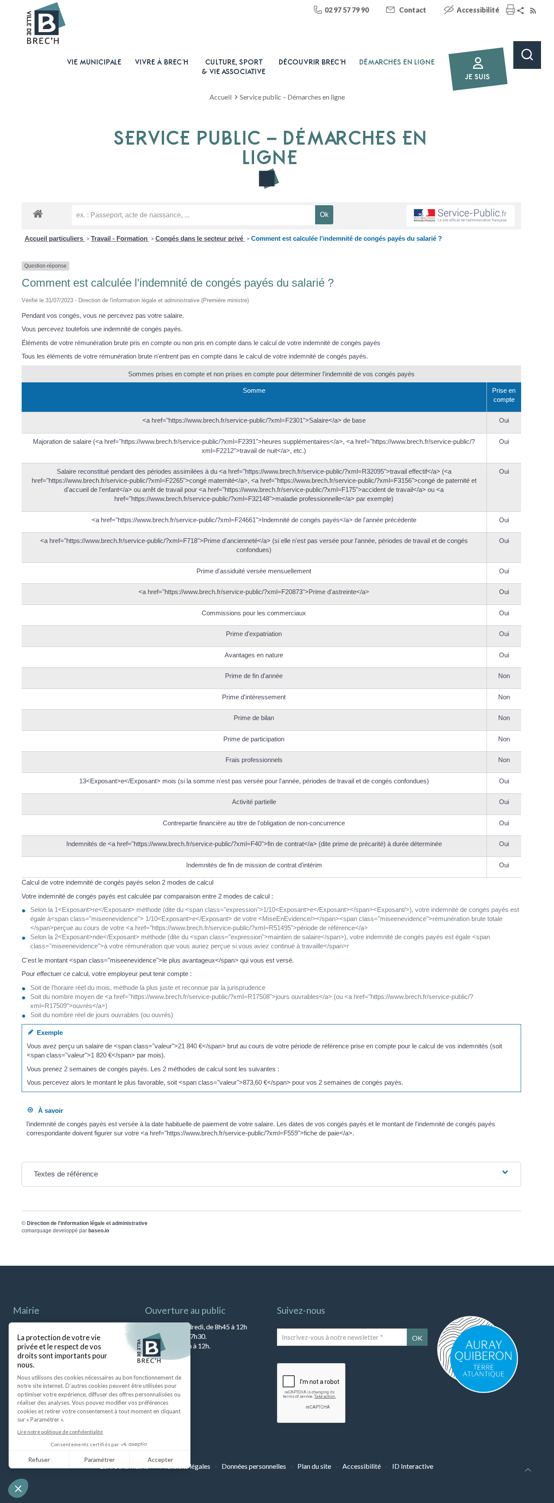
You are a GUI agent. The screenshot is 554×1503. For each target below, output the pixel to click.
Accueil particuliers (55, 238)
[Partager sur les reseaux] (521, 11)
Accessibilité (478, 10)
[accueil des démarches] (38, 213)
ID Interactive (412, 1466)
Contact (412, 10)
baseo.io (98, 1231)
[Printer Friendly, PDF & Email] (510, 10)
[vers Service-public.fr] (460, 215)
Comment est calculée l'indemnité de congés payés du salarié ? (346, 238)
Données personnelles (254, 1466)
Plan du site (314, 1466)
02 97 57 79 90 (347, 10)
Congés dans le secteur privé (200, 238)
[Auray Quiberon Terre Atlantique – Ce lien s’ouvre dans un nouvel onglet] (477, 1392)
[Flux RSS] (534, 11)
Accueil (220, 97)
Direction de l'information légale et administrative (87, 1223)
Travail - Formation (120, 238)
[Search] (527, 55)
